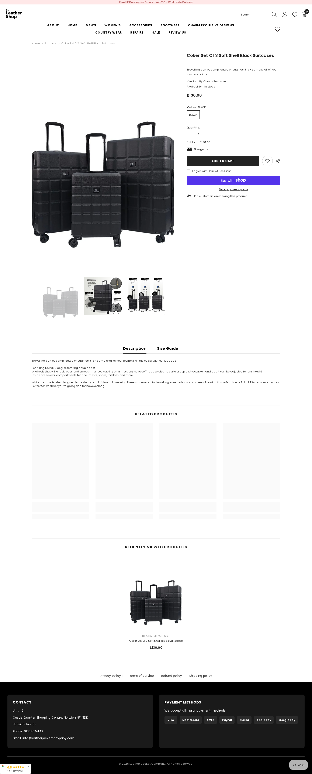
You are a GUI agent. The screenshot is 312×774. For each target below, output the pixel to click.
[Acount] (284, 14)
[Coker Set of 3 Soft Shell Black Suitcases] (156, 593)
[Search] (259, 14)
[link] (267, 161)
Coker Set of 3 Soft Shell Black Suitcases (156, 641)
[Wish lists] (277, 29)
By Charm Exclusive (212, 81)
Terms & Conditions (220, 171)
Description (134, 348)
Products (50, 43)
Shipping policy (200, 676)
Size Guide (167, 348)
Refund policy (171, 676)
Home (36, 43)
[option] (156, 2)
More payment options (233, 189)
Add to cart (222, 161)
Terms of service (141, 676)
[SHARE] (276, 161)
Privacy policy (110, 676)
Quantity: (193, 127)
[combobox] (255, 14)
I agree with (200, 171)
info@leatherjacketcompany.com (48, 738)
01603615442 (33, 731)
